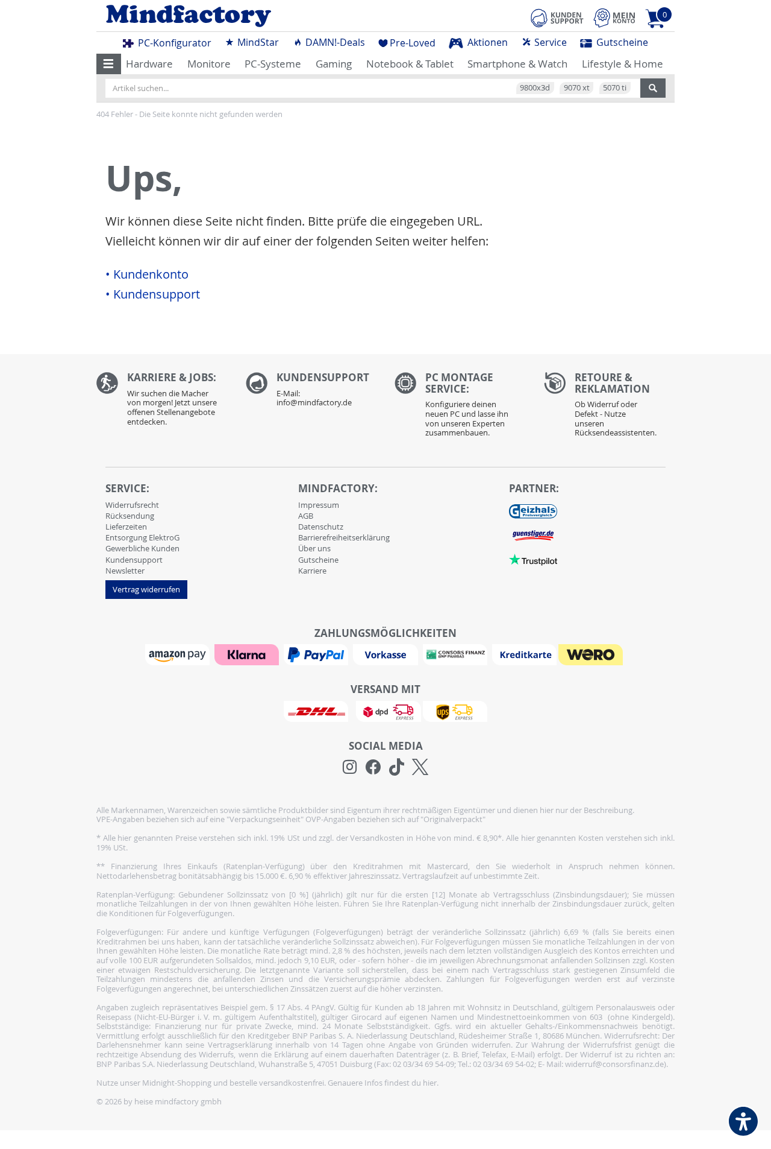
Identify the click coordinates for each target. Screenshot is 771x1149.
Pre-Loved (412, 42)
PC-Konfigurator (173, 42)
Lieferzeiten (126, 526)
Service (549, 42)
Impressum (318, 504)
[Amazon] (179, 653)
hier (430, 1082)
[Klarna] (248, 653)
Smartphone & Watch (517, 64)
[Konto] (614, 18)
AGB (305, 515)
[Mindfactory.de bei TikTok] (396, 767)
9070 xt (577, 87)
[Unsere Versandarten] (385, 710)
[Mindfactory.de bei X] (420, 767)
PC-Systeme (273, 64)
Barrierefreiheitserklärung (344, 537)
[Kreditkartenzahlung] (524, 653)
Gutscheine (621, 42)
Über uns (314, 548)
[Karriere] (162, 402)
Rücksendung (129, 515)
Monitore (209, 64)
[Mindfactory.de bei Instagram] (349, 767)
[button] (108, 64)
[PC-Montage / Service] (460, 407)
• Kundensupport (152, 294)
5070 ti (614, 87)
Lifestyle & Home (622, 64)
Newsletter (125, 570)
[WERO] (592, 653)
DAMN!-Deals (334, 42)
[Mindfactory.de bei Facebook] (373, 767)
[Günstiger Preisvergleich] (533, 535)
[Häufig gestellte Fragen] (311, 392)
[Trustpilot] (533, 559)
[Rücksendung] (609, 407)
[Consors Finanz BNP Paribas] (456, 653)
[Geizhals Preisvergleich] (533, 510)
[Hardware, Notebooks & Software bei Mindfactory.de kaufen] (236, 16)
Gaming (334, 64)
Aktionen (486, 42)
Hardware (149, 64)
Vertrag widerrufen (146, 589)
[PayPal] (317, 653)
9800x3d (535, 87)
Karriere (312, 570)
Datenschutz (320, 526)
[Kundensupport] (557, 16)
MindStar (257, 42)
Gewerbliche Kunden (142, 548)
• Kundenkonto (147, 274)
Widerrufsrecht (132, 504)
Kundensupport (134, 559)
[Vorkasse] (386, 653)
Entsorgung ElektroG (142, 537)
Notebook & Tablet (410, 64)
